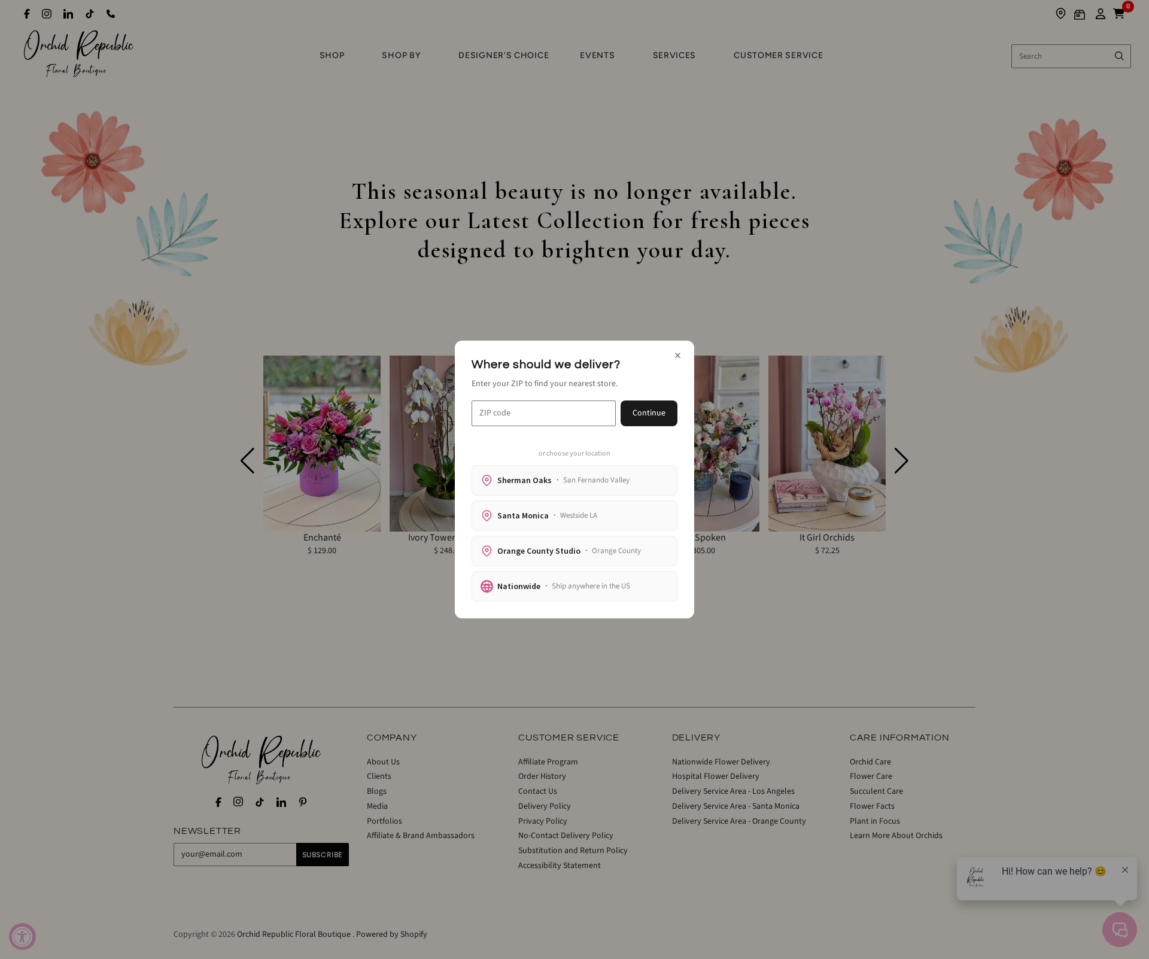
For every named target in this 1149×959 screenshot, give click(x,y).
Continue (649, 413)
